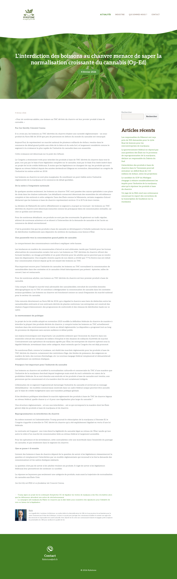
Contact (155, 14)
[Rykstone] (29, 14)
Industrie (120, 14)
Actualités (105, 14)
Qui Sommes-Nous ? (138, 14)
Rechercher (126, 112)
